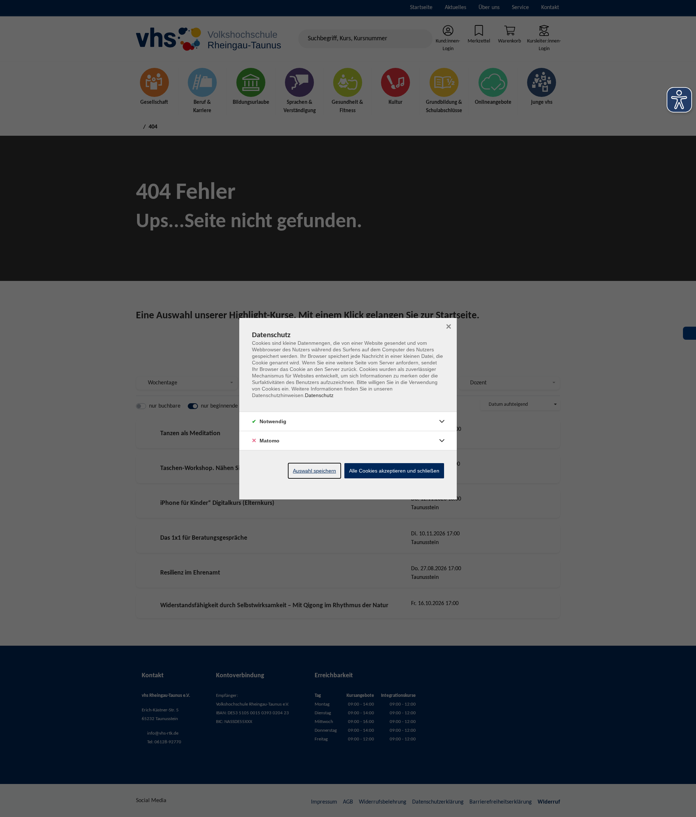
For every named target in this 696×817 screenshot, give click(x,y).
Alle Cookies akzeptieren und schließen (394, 471)
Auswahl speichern (314, 471)
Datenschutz (319, 395)
